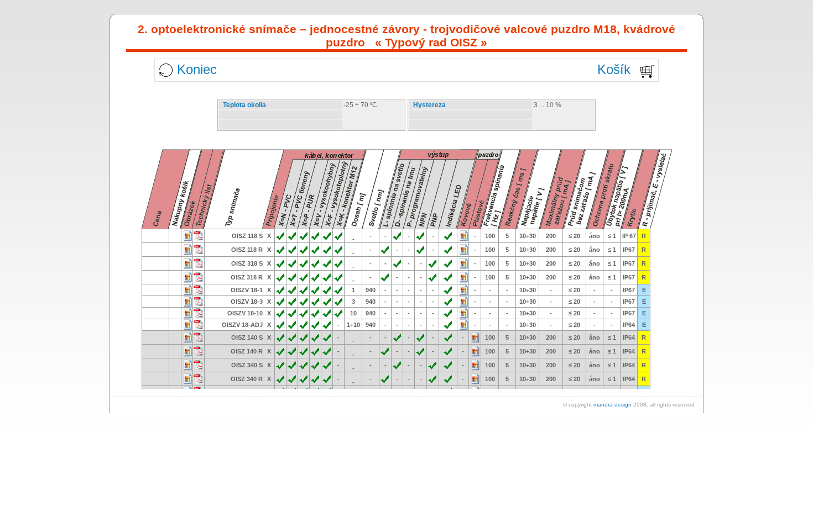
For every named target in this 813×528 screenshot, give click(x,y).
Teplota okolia (244, 105)
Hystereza (429, 105)
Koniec (197, 69)
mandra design (612, 405)
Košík (613, 69)
